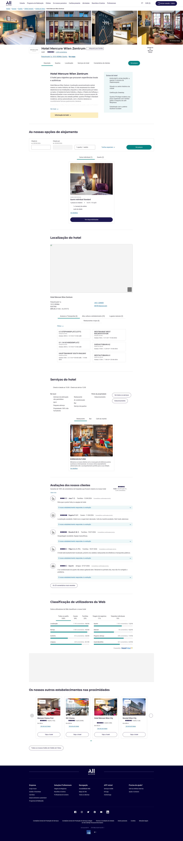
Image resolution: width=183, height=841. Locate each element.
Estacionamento (119, 401)
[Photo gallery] (91, 28)
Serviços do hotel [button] (63, 379)
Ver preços (134, 63)
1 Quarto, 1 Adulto (82, 147)
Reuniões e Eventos (60, 791)
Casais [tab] (75, 617)
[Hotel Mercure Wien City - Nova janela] (105, 706)
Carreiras (32, 795)
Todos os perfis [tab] (63, 617)
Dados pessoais (122, 821)
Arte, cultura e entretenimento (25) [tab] (93, 316)
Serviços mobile (108, 788)
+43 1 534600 (99, 303)
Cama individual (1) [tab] (85, 157)
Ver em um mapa (45, 726)
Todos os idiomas (84, 795)
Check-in (36, 142)
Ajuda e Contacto (134, 791)
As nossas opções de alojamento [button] (53, 132)
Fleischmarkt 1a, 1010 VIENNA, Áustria (54, 57)
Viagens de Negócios (60, 788)
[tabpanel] (91, 192)
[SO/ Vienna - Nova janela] (77, 706)
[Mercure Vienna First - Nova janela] (48, 706)
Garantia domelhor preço (150, 50)
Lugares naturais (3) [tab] (116, 316)
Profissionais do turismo (61, 795)
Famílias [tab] (85, 617)
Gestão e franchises (35, 791)
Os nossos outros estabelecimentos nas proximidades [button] (69, 690)
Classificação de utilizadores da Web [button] (77, 602)
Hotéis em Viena (40, 8)
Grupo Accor (33, 788)
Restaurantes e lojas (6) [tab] (92, 321)
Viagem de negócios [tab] (99, 617)
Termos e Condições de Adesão (105, 821)
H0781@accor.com (100, 306)
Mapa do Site (83, 791)
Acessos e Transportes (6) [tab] (68, 316)
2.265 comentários (61, 52)
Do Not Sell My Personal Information (92, 822)
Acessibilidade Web (84, 788)
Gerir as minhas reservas (136, 788)
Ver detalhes (74, 468)
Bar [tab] (90, 419)
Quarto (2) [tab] (100, 157)
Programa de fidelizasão (36, 801)
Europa (14, 8)
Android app (107, 795)
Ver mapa (72, 57)
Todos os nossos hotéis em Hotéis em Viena (46, 748)
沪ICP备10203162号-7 (97, 827)
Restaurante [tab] (81, 419)
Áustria (20, 8)
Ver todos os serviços (121, 395)
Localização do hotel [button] (65, 237)
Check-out (57, 142)
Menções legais (143, 821)
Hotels (8, 8)
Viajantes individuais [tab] (118, 617)
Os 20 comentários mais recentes (64, 585)
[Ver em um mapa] (91, 268)
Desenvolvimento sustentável (37, 798)
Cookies (133, 821)
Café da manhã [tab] (101, 419)
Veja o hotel (49, 734)
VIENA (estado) (28, 8)
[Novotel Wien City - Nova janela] (134, 706)
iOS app (106, 791)
